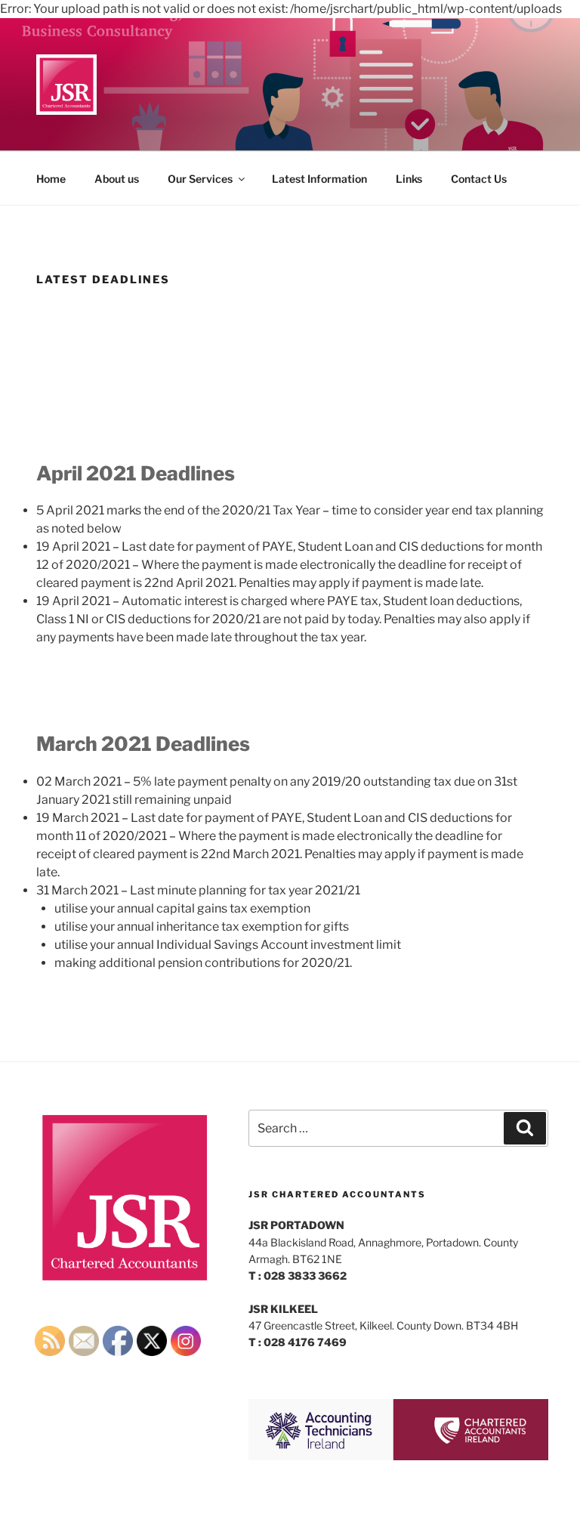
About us (116, 178)
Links (409, 178)
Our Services (200, 178)
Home (51, 178)
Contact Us (479, 178)
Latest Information (319, 178)
